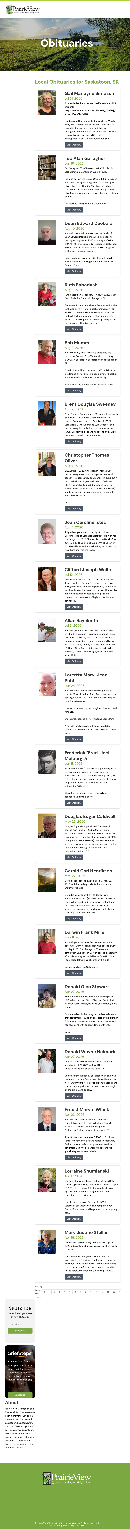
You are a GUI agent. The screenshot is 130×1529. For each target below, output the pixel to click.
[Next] (119, 1291)
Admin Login (79, 1526)
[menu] (120, 7)
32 (114, 1292)
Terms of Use (67, 1526)
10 (97, 1292)
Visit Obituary (74, 144)
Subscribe (20, 1330)
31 (108, 1292)
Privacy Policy (55, 1526)
